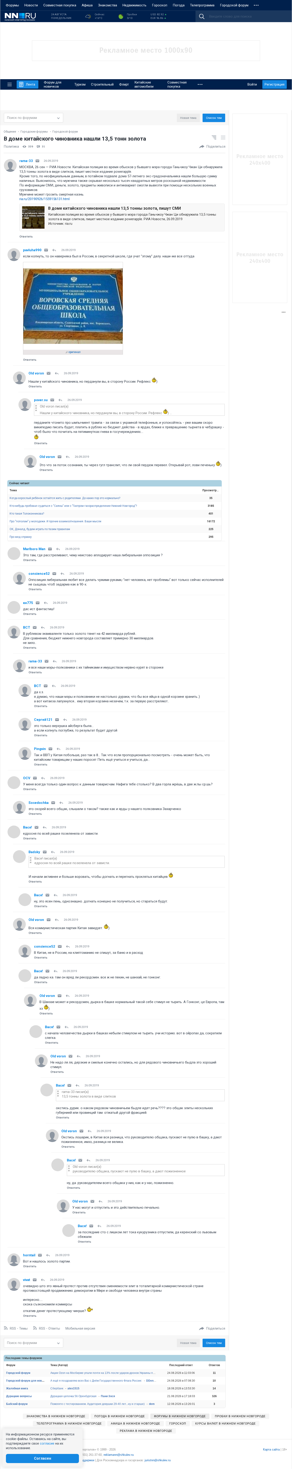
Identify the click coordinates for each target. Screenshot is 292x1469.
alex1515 (73, 1388)
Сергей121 (43, 720)
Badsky (34, 852)
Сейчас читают (19, 483)
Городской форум (234, 5)
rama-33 (26, 161)
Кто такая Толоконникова (27, 513)
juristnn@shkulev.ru (158, 1460)
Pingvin (40, 749)
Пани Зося (108, 1396)
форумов (35, 1358)
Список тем (214, 118)
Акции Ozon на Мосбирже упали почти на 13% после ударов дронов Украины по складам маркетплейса (117, 1373)
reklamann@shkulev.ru (119, 1454)
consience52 (39, 574)
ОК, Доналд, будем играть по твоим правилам (40, 529)
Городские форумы (34, 131)
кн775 (28, 603)
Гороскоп (159, 5)
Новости (31, 5)
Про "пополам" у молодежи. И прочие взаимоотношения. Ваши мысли (55, 521)
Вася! (27, 827)
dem (152, 1404)
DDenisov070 (155, 1380)
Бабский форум (17, 1404)
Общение (10, 131)
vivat (26, 1280)
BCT (26, 627)
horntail (29, 1255)
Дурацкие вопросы (19, 1396)
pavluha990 (32, 250)
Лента (30, 84)
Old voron (36, 373)
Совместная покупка (59, 5)
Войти (252, 84)
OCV (26, 778)
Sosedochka (39, 803)
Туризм (80, 84)
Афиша (87, 5)
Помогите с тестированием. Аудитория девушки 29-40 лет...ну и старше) (97, 1404)
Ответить (26, 236)
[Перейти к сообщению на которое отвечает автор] (55, 250)
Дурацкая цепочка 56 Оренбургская (73, 1396)
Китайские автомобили (144, 84)
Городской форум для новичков (28, 1380)
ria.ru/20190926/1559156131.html (44, 199)
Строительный (102, 84)
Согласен (42, 1458)
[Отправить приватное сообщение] (37, 161)
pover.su (41, 400)
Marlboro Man (34, 549)
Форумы (12, 5)
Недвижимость (134, 5)
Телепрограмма (202, 5)
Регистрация (274, 84)
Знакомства (107, 5)
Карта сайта (271, 1449)
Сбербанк (56, 1388)
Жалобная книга (17, 1388)
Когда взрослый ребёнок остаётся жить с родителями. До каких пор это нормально (65, 498)
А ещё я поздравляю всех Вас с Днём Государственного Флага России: (96, 1380)
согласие (47, 1443)
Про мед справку (21, 536)
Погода (179, 5)
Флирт (124, 84)
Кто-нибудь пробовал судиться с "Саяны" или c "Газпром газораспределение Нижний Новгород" (73, 505)
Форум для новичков (52, 84)
